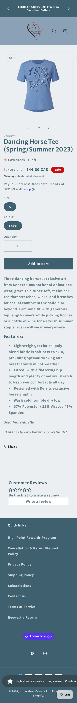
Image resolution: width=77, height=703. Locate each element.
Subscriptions (19, 585)
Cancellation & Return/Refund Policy (33, 551)
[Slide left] (28, 128)
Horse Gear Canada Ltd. (35, 691)
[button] (10, 31)
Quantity (10, 236)
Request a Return (22, 617)
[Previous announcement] (8, 8)
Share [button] (12, 446)
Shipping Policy (21, 575)
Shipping (9, 176)
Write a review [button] (38, 501)
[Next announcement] (69, 8)
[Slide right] (48, 128)
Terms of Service (22, 606)
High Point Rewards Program (32, 537)
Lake (13, 225)
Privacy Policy (19, 564)
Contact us (17, 596)
